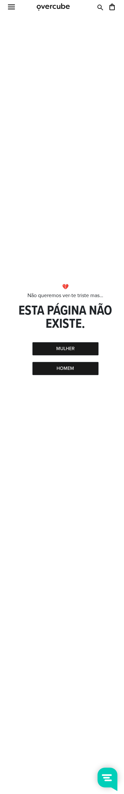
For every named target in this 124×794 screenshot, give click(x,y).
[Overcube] (53, 6)
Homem (65, 368)
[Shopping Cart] (112, 6)
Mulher (65, 348)
